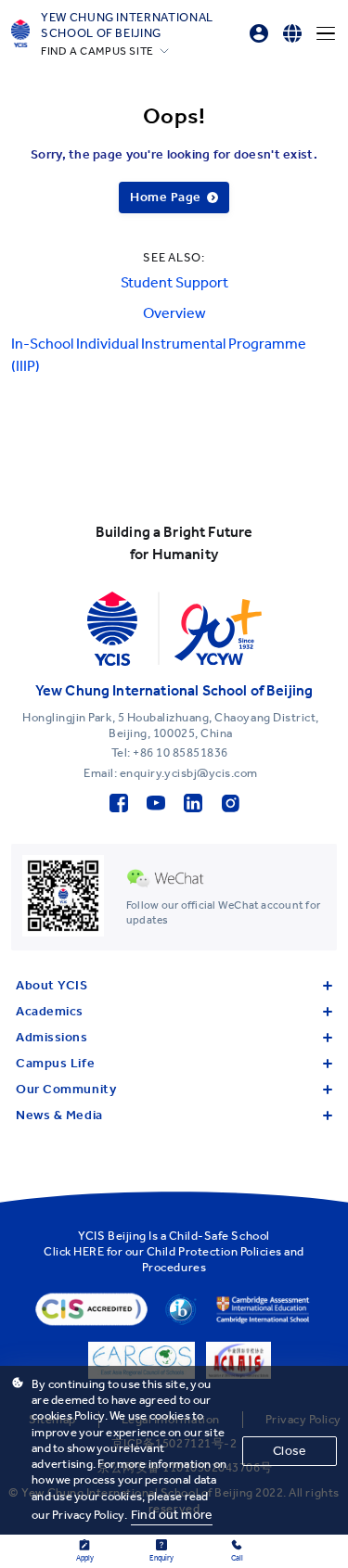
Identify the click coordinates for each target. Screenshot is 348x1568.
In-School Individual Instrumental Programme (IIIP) (158, 355)
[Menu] (326, 33)
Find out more (172, 1515)
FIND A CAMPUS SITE (97, 51)
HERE (88, 1251)
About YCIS (52, 985)
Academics (50, 1011)
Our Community (66, 1089)
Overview (174, 313)
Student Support (174, 282)
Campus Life (55, 1063)
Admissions (52, 1037)
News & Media (59, 1115)
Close (289, 1451)
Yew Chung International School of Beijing (127, 25)
